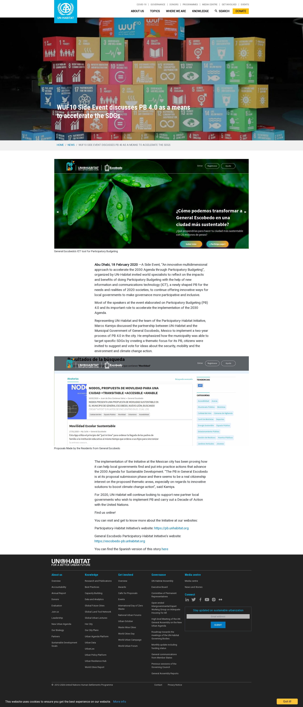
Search (223, 11)
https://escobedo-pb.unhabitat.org (120, 541)
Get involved (229, 5)
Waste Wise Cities (127, 627)
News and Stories (194, 587)
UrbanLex (89, 648)
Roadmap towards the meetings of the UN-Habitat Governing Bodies (165, 635)
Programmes (190, 5)
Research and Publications (98, 581)
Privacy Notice (175, 685)
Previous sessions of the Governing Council (164, 665)
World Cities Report (94, 667)
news (71, 145)
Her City (89, 624)
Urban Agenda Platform (97, 636)
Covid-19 (141, 5)
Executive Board (160, 587)
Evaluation (57, 605)
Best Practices (92, 587)
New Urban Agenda (61, 624)
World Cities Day (126, 633)
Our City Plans (92, 630)
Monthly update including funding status (164, 646)
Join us (55, 611)
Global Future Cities (95, 605)
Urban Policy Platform (95, 655)
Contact (158, 685)
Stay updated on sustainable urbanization (218, 610)
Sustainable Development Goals (64, 644)
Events (245, 5)
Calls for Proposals (127, 593)
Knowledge (200, 11)
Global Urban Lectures (96, 618)
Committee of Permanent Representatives (164, 595)
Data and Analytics (94, 599)
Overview (56, 581)
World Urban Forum (128, 646)
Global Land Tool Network (98, 611)
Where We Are (176, 11)
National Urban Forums (129, 615)
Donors (174, 5)
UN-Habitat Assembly (162, 581)
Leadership (57, 618)
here (165, 549)
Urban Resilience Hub (95, 661)
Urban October (125, 621)
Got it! (287, 701)
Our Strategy (58, 630)
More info (119, 701)
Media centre (209, 5)
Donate (240, 11)
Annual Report (59, 593)
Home (60, 145)
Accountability (59, 587)
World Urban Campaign (130, 639)
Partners (56, 636)
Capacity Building (93, 593)
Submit (218, 625)
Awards (122, 587)
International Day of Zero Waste (130, 607)
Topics (155, 11)
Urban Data (90, 642)
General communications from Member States (164, 656)
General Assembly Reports (165, 673)
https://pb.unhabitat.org (171, 528)
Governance (158, 5)
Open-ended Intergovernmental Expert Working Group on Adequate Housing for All (166, 607)
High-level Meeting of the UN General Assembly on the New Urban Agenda (167, 622)
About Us (137, 11)
